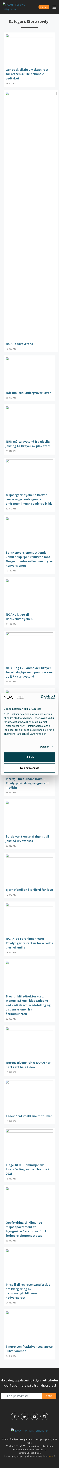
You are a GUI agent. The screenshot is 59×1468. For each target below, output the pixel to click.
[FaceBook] (15, 1416)
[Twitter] (24, 1416)
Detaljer (44, 746)
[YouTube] (34, 1416)
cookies (50, 1456)
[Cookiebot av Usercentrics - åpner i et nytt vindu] (41, 697)
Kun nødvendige (29, 767)
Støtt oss (44, 7)
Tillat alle (29, 757)
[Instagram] (44, 1416)
